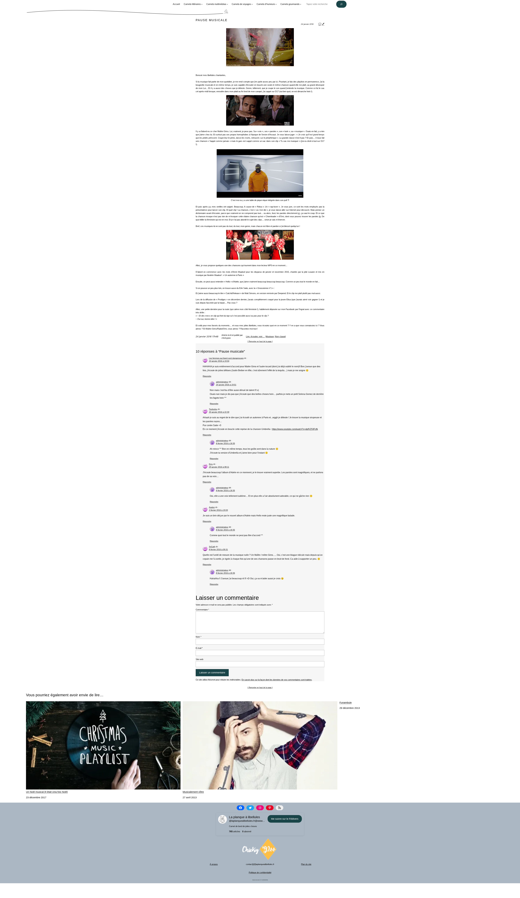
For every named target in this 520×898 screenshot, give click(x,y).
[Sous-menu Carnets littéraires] (202, 4)
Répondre (207, 376)
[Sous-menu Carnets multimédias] (227, 4)
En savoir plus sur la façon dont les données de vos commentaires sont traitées (277, 680)
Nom (198, 637)
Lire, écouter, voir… (255, 336)
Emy (211, 464)
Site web (199, 659)
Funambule (345, 702)
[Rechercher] (341, 4)
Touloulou (213, 409)
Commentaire (202, 609)
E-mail (199, 648)
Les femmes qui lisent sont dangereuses (226, 358)
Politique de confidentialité (260, 872)
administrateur (222, 382)
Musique (270, 336)
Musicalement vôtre (193, 792)
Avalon (212, 507)
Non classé (280, 336)
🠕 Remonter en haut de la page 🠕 (260, 341)
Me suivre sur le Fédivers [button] (284, 818)
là (320, 216)
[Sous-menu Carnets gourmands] (300, 4)
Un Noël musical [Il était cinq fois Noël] (47, 792)
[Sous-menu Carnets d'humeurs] (276, 4)
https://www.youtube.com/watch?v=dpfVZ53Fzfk (295, 429)
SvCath (212, 547)
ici (299, 213)
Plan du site (306, 864)
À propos (214, 864)
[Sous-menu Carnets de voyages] (252, 4)
